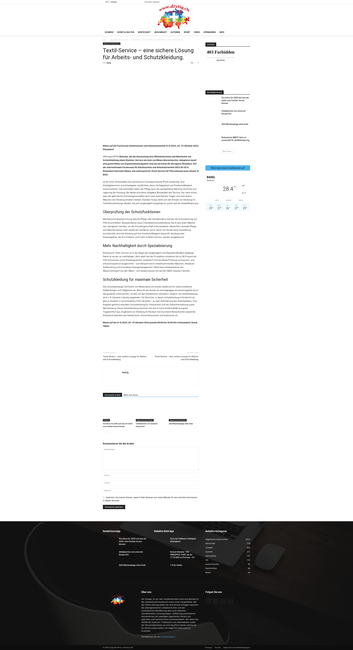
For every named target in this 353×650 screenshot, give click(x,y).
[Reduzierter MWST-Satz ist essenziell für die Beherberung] (212, 141)
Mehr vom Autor (131, 395)
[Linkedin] (147, 69)
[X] (248, 2)
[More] (160, 69)
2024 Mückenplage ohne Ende (181, 424)
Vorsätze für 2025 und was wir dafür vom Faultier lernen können (235, 100)
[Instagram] (239, 2)
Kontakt (218, 647)
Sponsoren (210, 32)
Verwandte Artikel (112, 395)
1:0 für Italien (176, 565)
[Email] (154, 69)
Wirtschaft (144, 32)
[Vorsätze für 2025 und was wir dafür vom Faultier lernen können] (118, 411)
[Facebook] (234, 2)
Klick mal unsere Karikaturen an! (228, 167)
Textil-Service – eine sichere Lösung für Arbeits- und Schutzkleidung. (125, 358)
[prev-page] (104, 432)
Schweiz (109, 32)
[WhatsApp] (141, 69)
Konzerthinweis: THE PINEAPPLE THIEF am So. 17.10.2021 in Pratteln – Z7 (182, 555)
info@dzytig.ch (168, 636)
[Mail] (243, 2)
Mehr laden (227, 151)
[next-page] (109, 432)
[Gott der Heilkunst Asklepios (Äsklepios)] (161, 542)
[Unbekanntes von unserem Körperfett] (151, 411)
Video (197, 32)
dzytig (108, 63)
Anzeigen (208, 647)
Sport (187, 32)
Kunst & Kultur (125, 32)
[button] (247, 32)
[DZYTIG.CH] (176, 16)
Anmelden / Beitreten (152, 2)
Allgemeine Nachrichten (119, 39)
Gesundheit (160, 32)
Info (221, 32)
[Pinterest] (135, 69)
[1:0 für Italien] (161, 568)
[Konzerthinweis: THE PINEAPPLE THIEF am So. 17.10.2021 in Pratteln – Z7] (161, 555)
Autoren (175, 32)
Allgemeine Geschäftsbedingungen (236, 647)
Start (105, 39)
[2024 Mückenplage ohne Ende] (184, 411)
